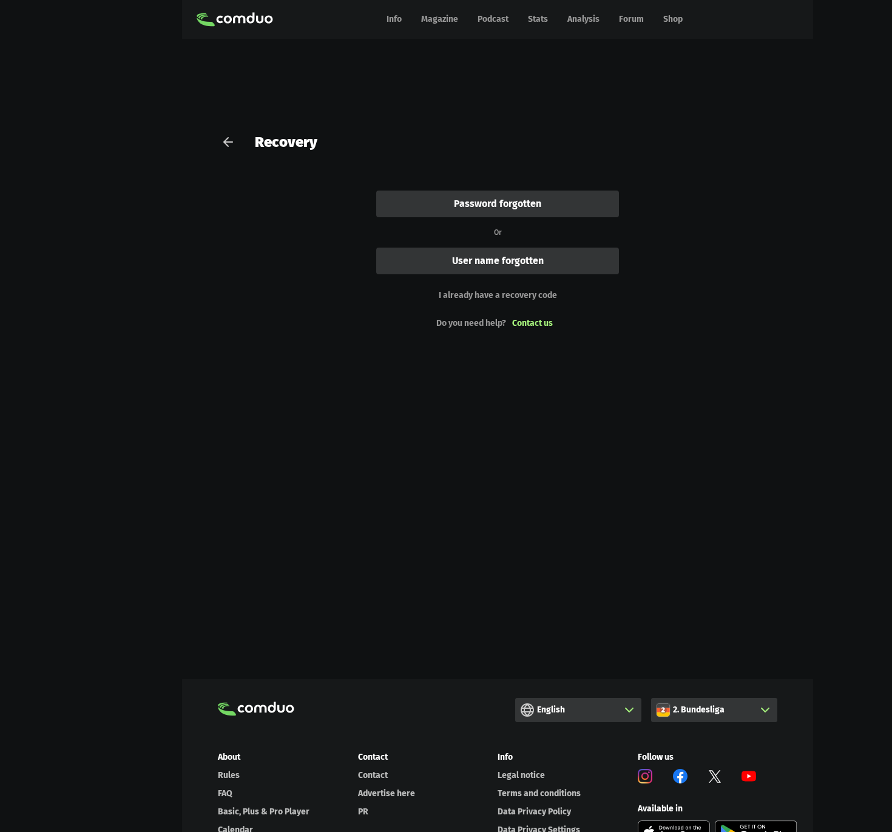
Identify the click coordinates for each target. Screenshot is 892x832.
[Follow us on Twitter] (715, 778)
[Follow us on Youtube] (749, 778)
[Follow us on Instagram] (645, 778)
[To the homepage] (235, 19)
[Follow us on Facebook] (680, 778)
